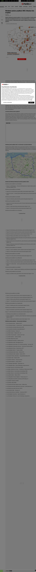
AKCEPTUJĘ (31, 102)
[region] (18, 93)
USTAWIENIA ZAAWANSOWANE (7, 102)
